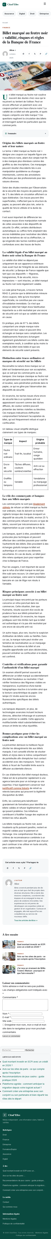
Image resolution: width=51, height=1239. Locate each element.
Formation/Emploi (10, 1149)
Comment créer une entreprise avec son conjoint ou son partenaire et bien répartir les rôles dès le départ (25, 1095)
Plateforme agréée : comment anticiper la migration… (24, 1185)
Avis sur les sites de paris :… (14, 1176)
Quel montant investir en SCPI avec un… (19, 1171)
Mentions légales (10, 1219)
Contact (6, 1202)
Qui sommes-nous (10, 1207)
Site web (6, 1021)
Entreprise (44, 14)
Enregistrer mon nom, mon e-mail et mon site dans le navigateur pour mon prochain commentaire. (24, 1028)
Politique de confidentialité (14, 1224)
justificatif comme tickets (15, 788)
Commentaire (10, 997)
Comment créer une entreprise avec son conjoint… (23, 1190)
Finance (6, 1140)
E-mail (6, 1017)
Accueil (5, 23)
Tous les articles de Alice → (26, 920)
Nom (5, 1013)
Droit (32, 14)
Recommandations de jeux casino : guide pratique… (24, 1180)
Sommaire (10, 133)
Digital (22, 14)
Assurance (9, 14)
